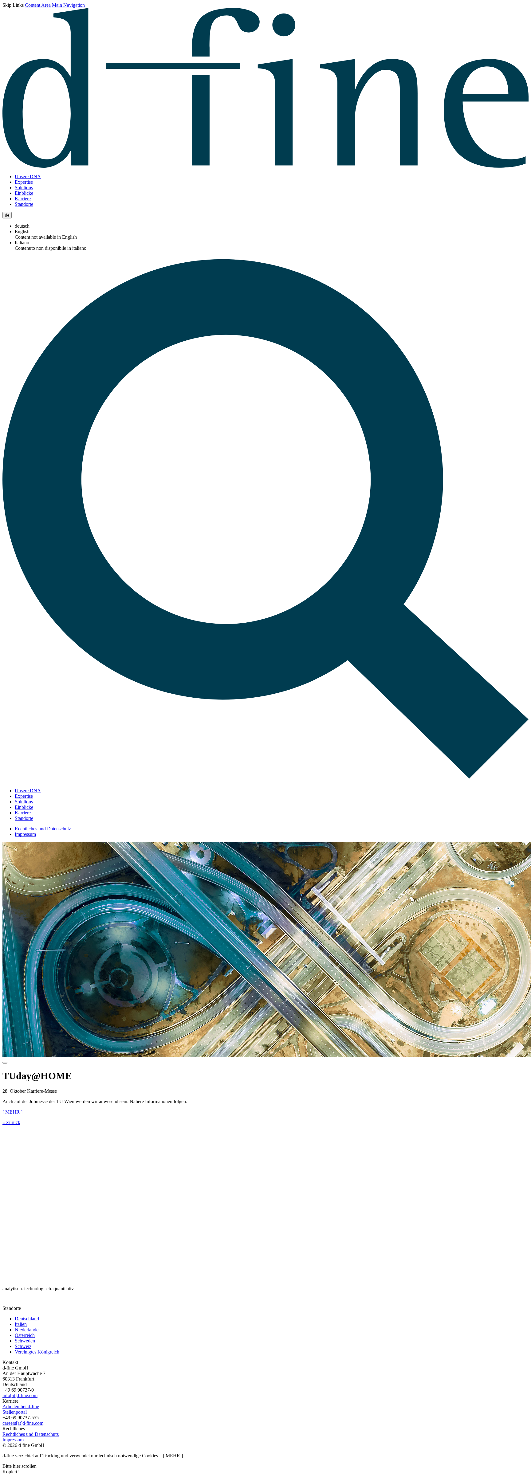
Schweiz (23, 1346)
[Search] (265, 780)
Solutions (24, 187)
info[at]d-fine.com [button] (19, 1395)
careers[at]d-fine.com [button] (22, 1423)
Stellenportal (14, 1412)
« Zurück (11, 1122)
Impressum (25, 834)
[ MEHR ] (12, 1112)
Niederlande (26, 1329)
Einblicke (24, 193)
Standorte (24, 204)
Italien (21, 1324)
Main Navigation (68, 5)
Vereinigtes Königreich (37, 1351)
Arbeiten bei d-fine (20, 1406)
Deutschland (27, 1318)
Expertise (24, 182)
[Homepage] (265, 166)
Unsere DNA (28, 176)
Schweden (25, 1340)
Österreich (25, 1335)
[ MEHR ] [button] (173, 1455)
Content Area (38, 5)
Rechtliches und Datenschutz (43, 828)
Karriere (23, 198)
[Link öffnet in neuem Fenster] (8, 1302)
